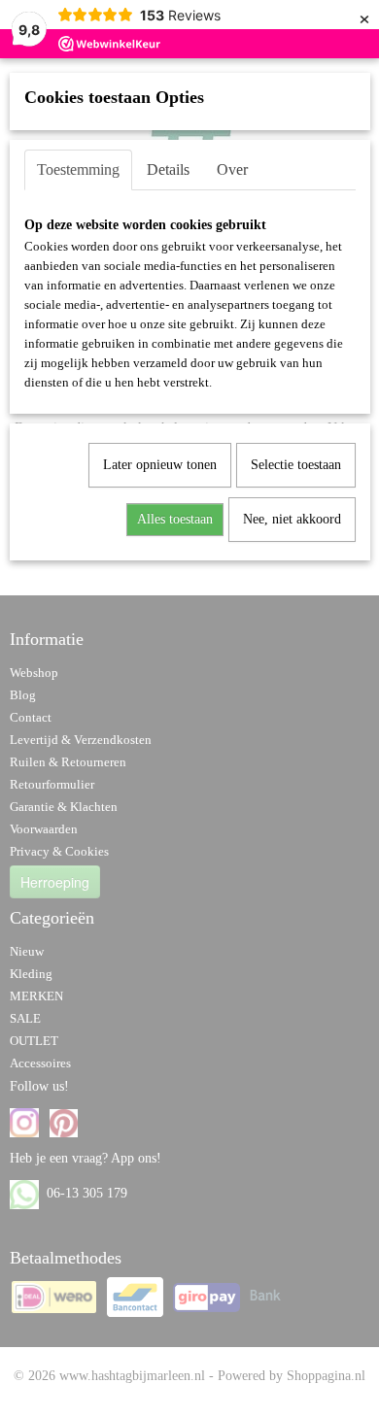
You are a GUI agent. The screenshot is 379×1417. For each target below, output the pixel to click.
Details (168, 169)
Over (232, 169)
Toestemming (78, 169)
